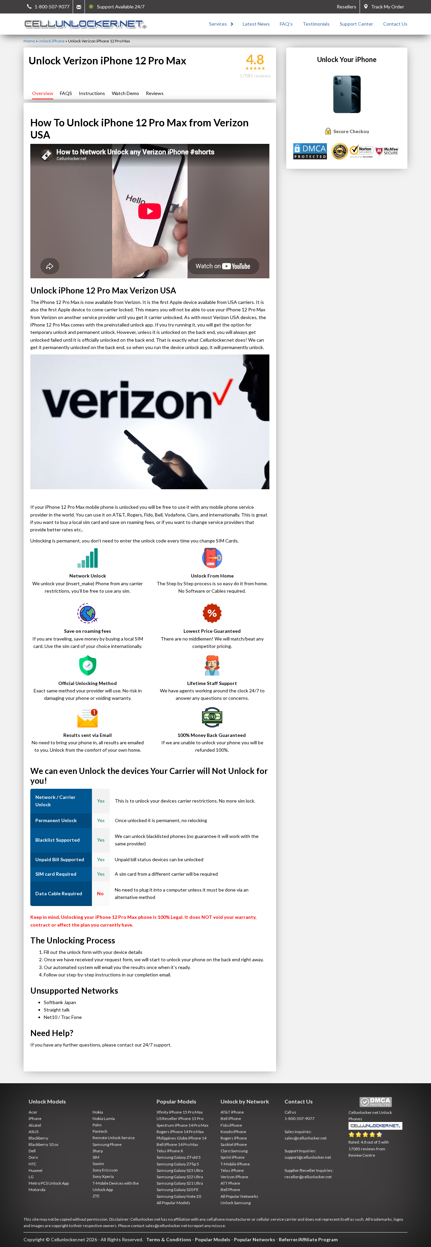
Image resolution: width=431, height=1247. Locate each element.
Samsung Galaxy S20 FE (178, 1189)
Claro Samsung (234, 1150)
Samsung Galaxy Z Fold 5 (179, 1157)
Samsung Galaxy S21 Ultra (180, 1183)
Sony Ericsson (105, 1170)
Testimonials (316, 24)
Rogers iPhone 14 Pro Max (180, 1131)
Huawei (35, 1170)
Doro (33, 1157)
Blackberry (38, 1138)
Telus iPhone (232, 1170)
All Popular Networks (239, 1196)
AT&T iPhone (232, 1112)
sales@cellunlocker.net (306, 1138)
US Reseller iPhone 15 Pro (180, 1118)
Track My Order (386, 6)
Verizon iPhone (234, 1176)
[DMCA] (311, 151)
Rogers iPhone (234, 1138)
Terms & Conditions (168, 1239)
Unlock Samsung (236, 1202)
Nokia (98, 1112)
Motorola (37, 1189)
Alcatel (35, 1125)
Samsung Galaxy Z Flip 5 (178, 1163)
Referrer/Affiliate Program (308, 1239)
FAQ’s (286, 24)
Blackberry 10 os (44, 1144)
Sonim (98, 1163)
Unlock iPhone (51, 40)
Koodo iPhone (233, 1131)
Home (29, 40)
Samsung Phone (107, 1144)
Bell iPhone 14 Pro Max (177, 1144)
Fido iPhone (231, 1125)
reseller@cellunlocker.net (308, 1176)
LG (31, 1176)
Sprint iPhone (232, 1157)
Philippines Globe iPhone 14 (181, 1138)
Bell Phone (230, 1189)
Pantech (100, 1131)
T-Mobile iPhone (235, 1163)
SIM (96, 1157)
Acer (33, 1112)
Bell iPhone (231, 1118)
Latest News (256, 24)
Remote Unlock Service (114, 1137)
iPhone (35, 1118)
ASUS (33, 1131)
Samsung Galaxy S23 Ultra (180, 1170)
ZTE (96, 1195)
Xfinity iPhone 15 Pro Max (180, 1112)
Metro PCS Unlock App (49, 1183)
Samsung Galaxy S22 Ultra (180, 1176)
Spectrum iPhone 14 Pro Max (182, 1125)
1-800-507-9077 (299, 1118)
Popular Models (212, 1239)
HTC (32, 1163)
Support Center (356, 24)
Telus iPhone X (170, 1150)
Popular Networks (254, 1239)
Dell (32, 1150)
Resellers (346, 6)
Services (218, 24)
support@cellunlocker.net (308, 1157)
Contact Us (395, 24)
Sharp (98, 1150)
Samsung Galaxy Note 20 (179, 1196)
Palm (97, 1124)
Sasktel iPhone (234, 1144)
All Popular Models (173, 1202)
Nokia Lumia (104, 1118)
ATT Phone (230, 1183)
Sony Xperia (103, 1176)
